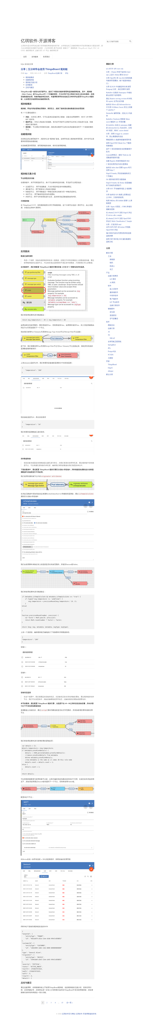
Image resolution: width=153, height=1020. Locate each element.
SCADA (110, 354)
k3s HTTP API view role (114, 68)
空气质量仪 (114, 318)
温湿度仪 (113, 315)
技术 (107, 322)
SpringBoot (112, 345)
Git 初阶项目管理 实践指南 (116, 179)
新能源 (112, 259)
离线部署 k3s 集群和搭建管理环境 (118, 139)
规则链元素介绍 (31, 82)
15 (62, 1002)
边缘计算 (59, 73)
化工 (111, 269)
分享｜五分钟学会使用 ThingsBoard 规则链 (44, 69)
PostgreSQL (112, 351)
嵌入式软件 (114, 289)
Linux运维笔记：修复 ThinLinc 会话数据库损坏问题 (118, 156)
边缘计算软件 (115, 305)
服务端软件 (114, 292)
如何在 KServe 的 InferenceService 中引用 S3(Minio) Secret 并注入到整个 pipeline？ (119, 107)
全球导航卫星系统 (114, 341)
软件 (109, 285)
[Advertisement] (76, 17)
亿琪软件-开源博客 (38, 40)
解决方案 (109, 253)
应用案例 (29, 85)
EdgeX (110, 368)
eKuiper (110, 371)
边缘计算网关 (113, 276)
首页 (25, 57)
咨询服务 (35, 57)
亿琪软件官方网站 (69, 1014)
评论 (66, 73)
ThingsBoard (52, 73)
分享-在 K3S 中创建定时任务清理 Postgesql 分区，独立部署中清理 (118, 87)
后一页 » (69, 1002)
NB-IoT (112, 338)
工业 (109, 256)
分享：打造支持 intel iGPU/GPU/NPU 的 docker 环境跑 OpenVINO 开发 (118, 227)
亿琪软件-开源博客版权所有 (86, 1014)
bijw (26, 73)
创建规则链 (30, 80)
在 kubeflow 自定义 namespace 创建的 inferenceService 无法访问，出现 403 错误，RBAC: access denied (119, 128)
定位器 (112, 312)
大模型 (110, 358)
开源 (107, 361)
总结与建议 (30, 87)
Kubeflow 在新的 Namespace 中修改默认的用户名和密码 (119, 93)
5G (109, 335)
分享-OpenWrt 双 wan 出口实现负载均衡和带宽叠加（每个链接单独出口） (119, 80)
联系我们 (46, 57)
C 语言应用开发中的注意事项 (117, 164)
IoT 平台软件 (114, 302)
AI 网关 (112, 282)
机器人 (112, 266)
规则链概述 (30, 77)
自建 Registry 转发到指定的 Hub (117, 161)
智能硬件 (111, 308)
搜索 (130, 41)
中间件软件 (114, 295)
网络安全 (111, 325)
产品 (107, 272)
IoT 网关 (113, 279)
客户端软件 (114, 299)
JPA (109, 348)
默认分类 (109, 374)
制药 (111, 262)
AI (109, 331)
